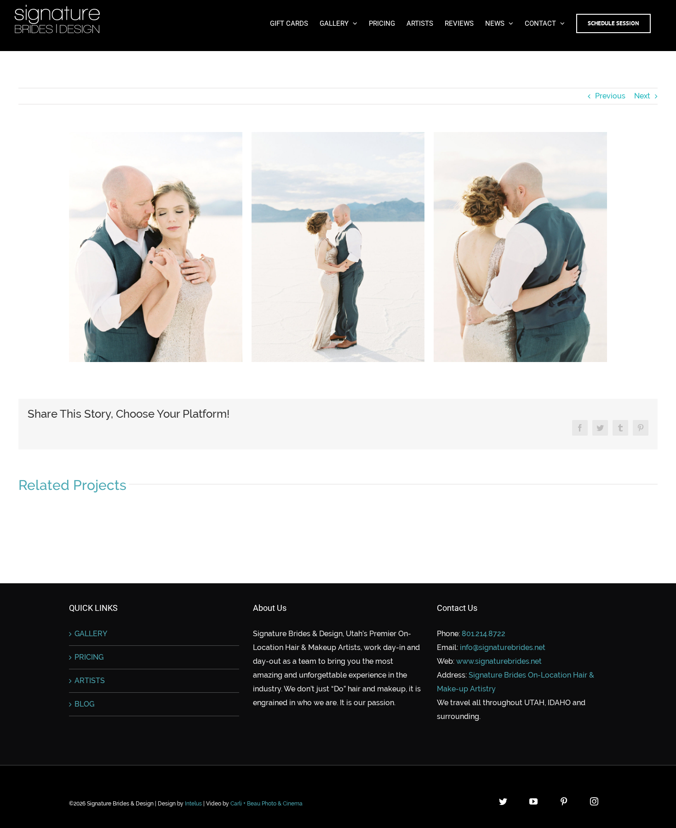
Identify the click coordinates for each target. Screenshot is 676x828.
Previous (610, 96)
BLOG (84, 704)
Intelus (193, 803)
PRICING (88, 657)
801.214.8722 (483, 633)
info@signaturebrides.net (502, 647)
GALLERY (90, 633)
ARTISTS (89, 680)
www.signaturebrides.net (499, 661)
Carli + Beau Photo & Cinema (266, 803)
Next (642, 96)
